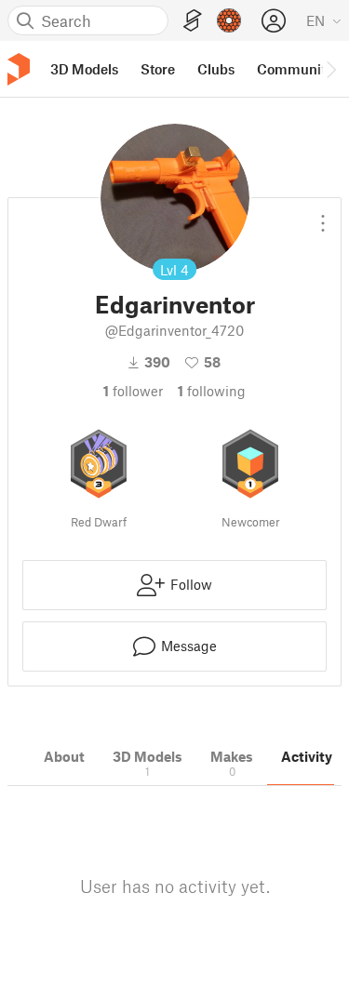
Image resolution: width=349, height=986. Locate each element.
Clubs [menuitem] (216, 68)
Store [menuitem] (158, 68)
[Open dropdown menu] (323, 215)
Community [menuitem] (295, 68)
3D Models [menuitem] (84, 68)
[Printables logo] (18, 69)
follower (133, 390)
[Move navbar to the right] (330, 69)
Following (212, 390)
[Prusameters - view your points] (229, 20)
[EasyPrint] (193, 21)
